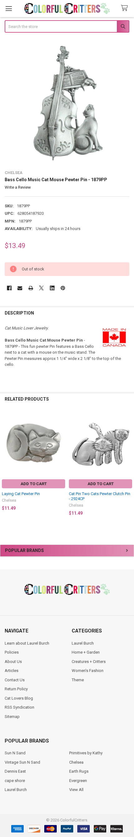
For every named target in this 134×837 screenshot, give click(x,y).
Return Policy (16, 689)
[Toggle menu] (8, 8)
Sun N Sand (15, 753)
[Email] (19, 287)
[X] (41, 287)
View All (76, 789)
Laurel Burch (83, 643)
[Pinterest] (62, 287)
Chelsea (76, 762)
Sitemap (12, 716)
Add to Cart (34, 483)
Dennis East (15, 771)
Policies (12, 652)
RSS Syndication (19, 707)
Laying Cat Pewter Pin (21, 493)
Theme (78, 680)
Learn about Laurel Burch (27, 643)
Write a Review (18, 187)
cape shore (15, 780)
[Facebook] (9, 287)
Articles (11, 670)
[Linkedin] (52, 287)
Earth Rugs (79, 771)
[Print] (30, 287)
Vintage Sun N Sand (22, 762)
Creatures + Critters (89, 661)
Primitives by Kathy (86, 753)
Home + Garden (86, 652)
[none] (67, 102)
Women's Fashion (87, 670)
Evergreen (78, 780)
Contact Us (15, 680)
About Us (13, 661)
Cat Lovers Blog (19, 698)
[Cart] (125, 8)
